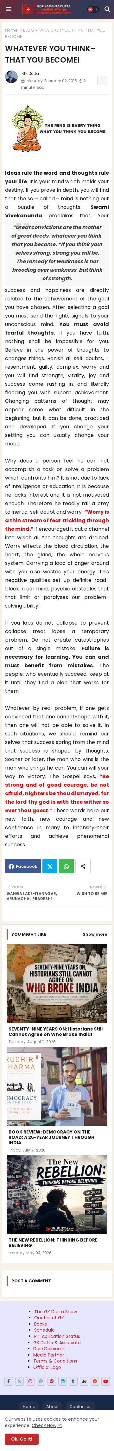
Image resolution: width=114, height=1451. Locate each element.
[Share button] (83, 866)
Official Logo (47, 1367)
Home (11, 30)
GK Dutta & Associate (57, 1342)
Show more (95, 934)
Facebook (26, 866)
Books (40, 1324)
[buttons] (8, 1381)
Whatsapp (66, 866)
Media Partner (48, 1355)
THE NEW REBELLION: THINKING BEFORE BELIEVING (53, 1242)
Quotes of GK (49, 1318)
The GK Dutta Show (55, 1312)
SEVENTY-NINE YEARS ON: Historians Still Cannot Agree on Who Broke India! (56, 1031)
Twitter (49, 866)
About (52, 1407)
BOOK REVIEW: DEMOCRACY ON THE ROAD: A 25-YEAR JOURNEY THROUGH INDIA (51, 1137)
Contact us (80, 1407)
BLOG (28, 30)
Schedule (44, 1330)
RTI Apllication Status (57, 1336)
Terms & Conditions (55, 1361)
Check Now (44, 1425)
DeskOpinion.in (49, 1348)
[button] (93, 9)
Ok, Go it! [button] (21, 1439)
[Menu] (8, 9)
